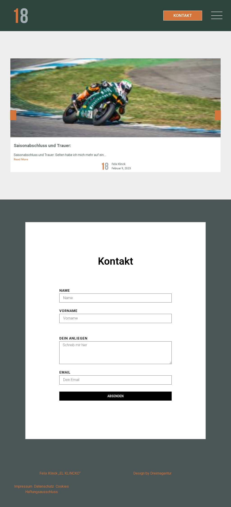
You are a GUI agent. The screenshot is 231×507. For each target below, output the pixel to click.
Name (64, 291)
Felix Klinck (118, 164)
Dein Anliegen (73, 338)
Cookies (62, 486)
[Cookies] (55, 486)
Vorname (68, 311)
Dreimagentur (160, 473)
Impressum (24, 486)
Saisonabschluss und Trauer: (42, 145)
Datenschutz (44, 486)
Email (65, 372)
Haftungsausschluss (41, 492)
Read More (21, 159)
